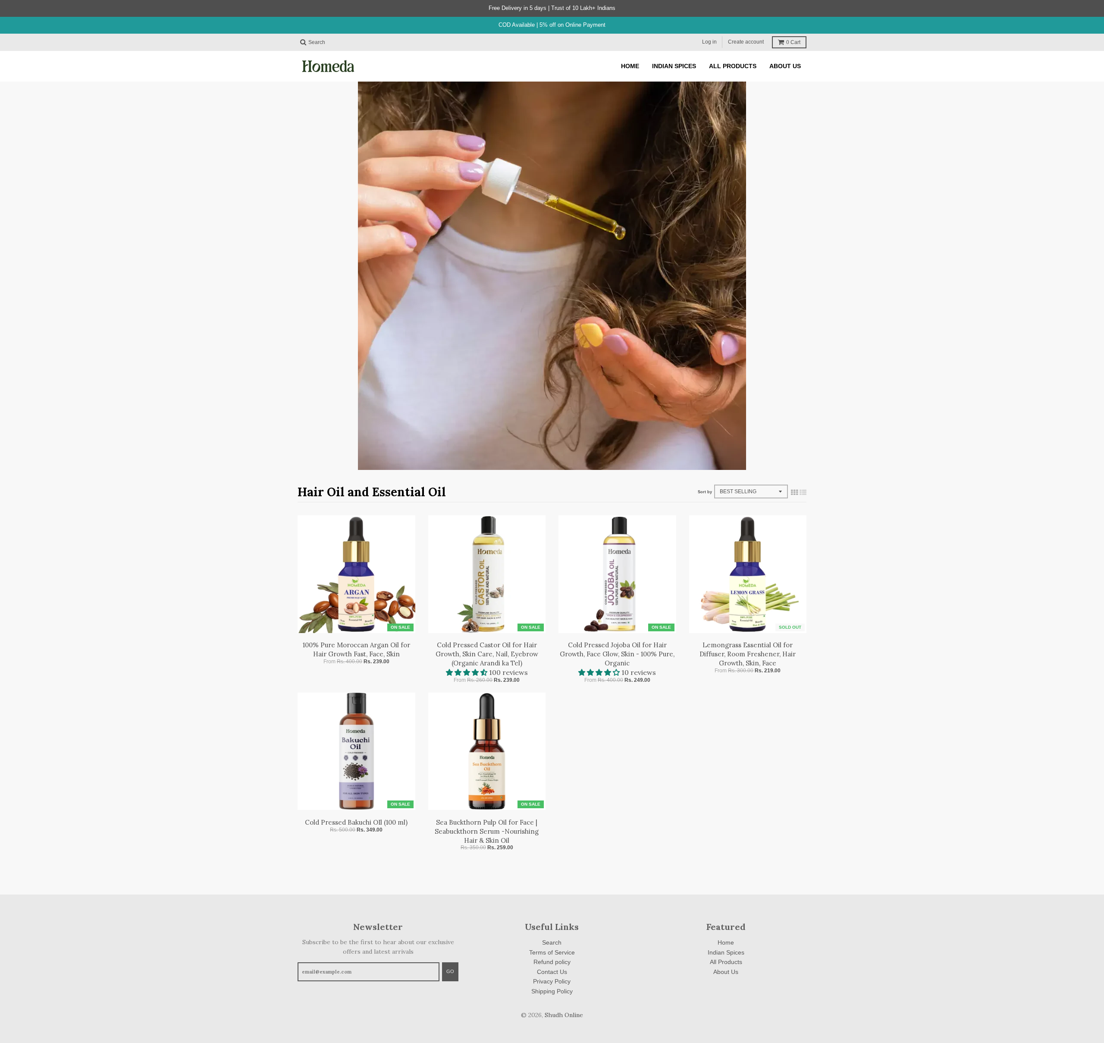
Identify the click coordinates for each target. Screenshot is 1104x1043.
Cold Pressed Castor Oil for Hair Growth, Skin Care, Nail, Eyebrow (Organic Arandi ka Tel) (487, 654)
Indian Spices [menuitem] (674, 66)
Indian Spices (726, 952)
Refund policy (552, 961)
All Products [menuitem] (732, 66)
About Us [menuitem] (785, 66)
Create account (746, 42)
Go (450, 971)
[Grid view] (794, 492)
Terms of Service (552, 952)
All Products (726, 961)
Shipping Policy (552, 991)
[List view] (803, 492)
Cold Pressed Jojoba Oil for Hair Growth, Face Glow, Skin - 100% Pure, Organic (617, 654)
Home (726, 942)
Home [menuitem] (630, 66)
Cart (793, 42)
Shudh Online (564, 1015)
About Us (725, 971)
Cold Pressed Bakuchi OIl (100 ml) (356, 822)
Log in (709, 42)
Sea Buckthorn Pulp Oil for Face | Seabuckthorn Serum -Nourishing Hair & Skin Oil (487, 831)
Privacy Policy (552, 981)
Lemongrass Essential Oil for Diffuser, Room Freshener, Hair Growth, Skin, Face (747, 654)
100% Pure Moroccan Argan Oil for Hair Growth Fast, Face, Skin (356, 649)
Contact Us (552, 971)
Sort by (705, 492)
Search (551, 942)
